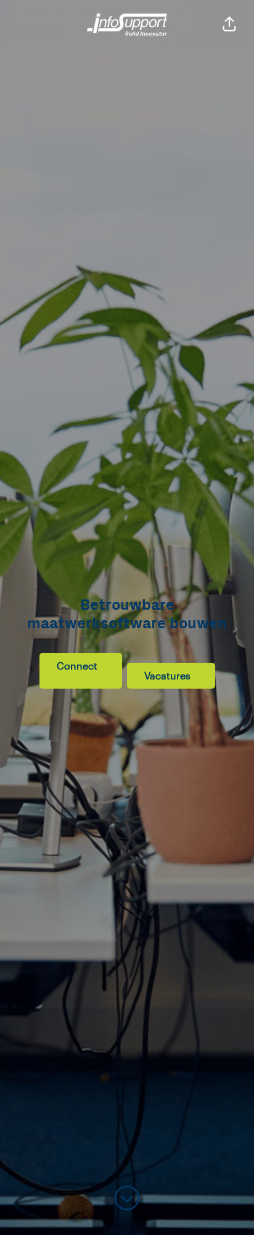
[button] (229, 24)
